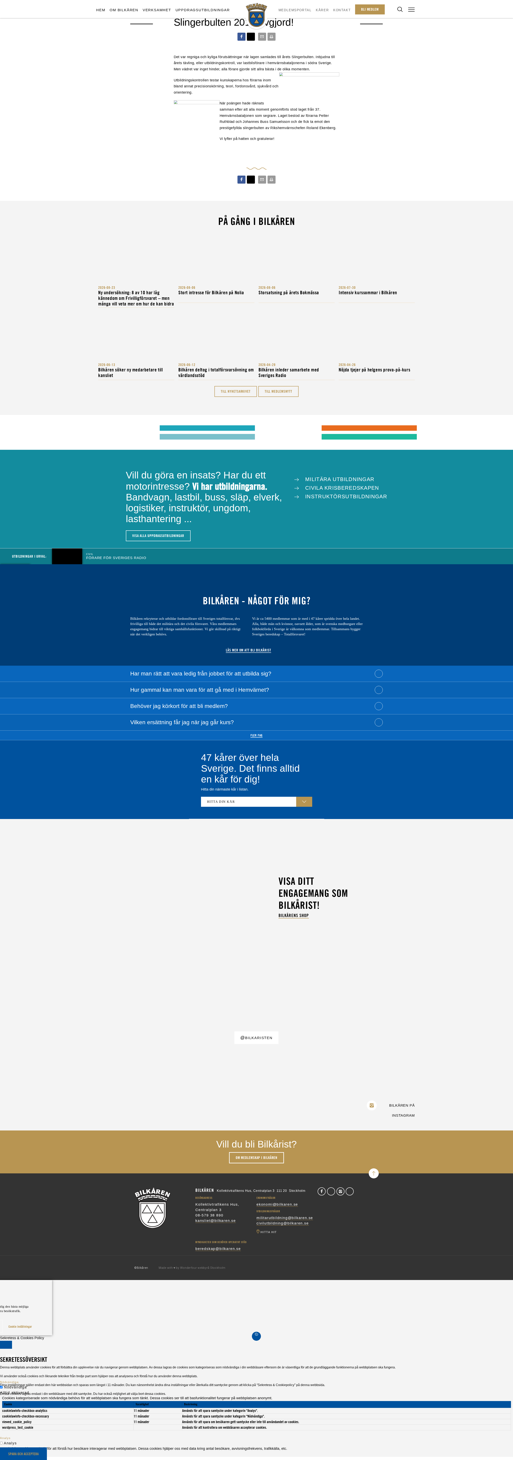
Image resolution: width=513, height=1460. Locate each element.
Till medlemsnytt (278, 391)
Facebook (322, 1191)
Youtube (350, 1191)
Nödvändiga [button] (9, 1382)
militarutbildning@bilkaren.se (284, 1218)
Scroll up (374, 1173)
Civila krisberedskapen (341, 488)
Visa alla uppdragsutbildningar (158, 535)
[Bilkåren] (256, 15)
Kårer (322, 10)
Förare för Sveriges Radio (116, 556)
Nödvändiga (15, 1387)
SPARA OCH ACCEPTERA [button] (23, 1454)
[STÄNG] (6, 1345)
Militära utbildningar (339, 479)
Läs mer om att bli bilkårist (248, 650)
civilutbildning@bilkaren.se (282, 1223)
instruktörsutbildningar (345, 496)
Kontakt (342, 10)
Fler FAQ (256, 735)
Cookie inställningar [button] (20, 1327)
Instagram (340, 1191)
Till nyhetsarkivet (235, 391)
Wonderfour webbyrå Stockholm (203, 1267)
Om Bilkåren (124, 10)
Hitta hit (269, 1232)
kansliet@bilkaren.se (215, 1221)
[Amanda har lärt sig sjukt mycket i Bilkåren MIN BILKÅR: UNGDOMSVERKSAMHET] (104, 428)
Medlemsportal (295, 10)
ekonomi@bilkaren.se (277, 1204)
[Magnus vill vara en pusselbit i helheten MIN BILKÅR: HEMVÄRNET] (266, 428)
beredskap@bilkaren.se (218, 1249)
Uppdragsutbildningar (203, 10)
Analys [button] (5, 1438)
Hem (100, 10)
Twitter (331, 1191)
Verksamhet (157, 10)
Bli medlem (370, 9)
